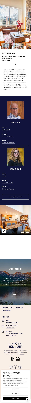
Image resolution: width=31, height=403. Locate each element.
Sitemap (22, 354)
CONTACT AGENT (15, 197)
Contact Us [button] (15, 294)
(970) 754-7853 (10, 328)
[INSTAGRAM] (15, 367)
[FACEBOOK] (11, 367)
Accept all (15, 398)
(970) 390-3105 (7, 182)
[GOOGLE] (20, 367)
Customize (15, 393)
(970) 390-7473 (7, 136)
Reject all (15, 389)
